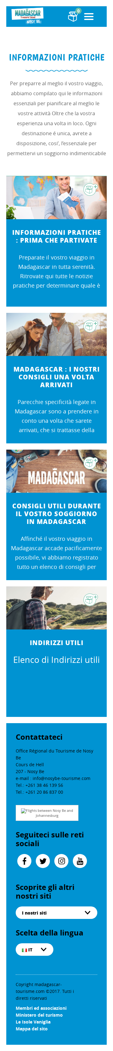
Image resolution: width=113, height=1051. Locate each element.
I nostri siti (34, 913)
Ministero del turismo (39, 1015)
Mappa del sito (32, 1029)
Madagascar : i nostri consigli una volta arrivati (56, 377)
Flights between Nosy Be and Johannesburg (49, 813)
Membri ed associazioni (41, 1008)
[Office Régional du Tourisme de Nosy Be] (28, 15)
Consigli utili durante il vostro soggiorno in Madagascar (56, 514)
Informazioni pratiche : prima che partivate (56, 236)
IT (29, 949)
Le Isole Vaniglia (33, 1022)
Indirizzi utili (56, 643)
